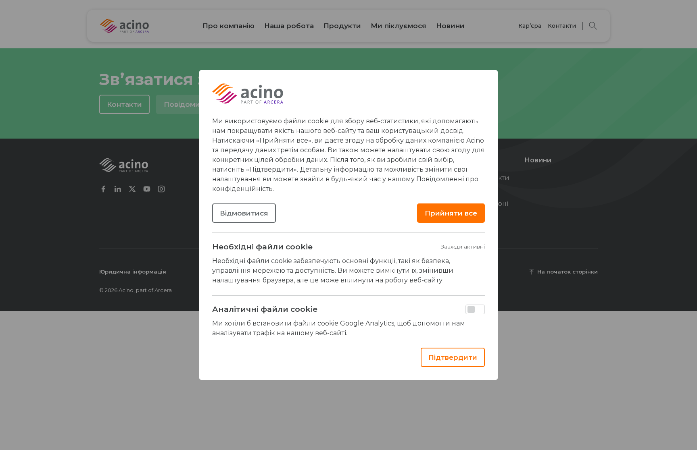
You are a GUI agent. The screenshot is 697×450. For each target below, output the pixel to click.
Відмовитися (244, 213)
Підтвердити (452, 357)
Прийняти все (451, 213)
